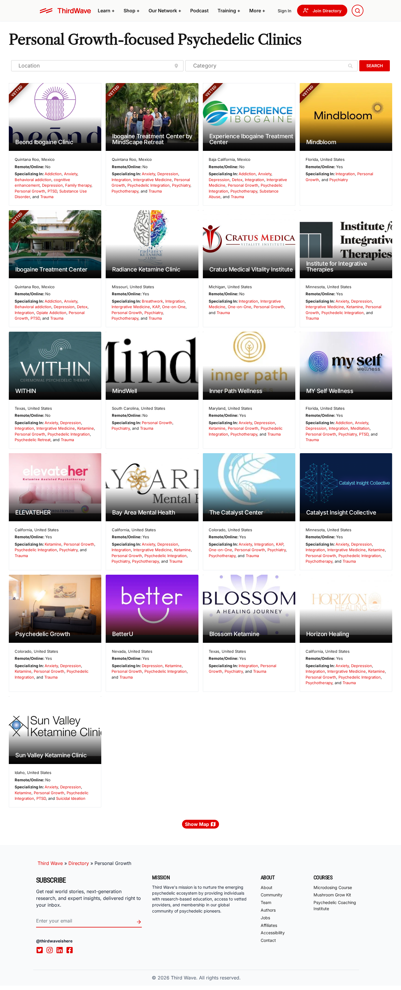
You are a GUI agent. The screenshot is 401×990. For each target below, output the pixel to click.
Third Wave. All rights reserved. (206, 978)
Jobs (265, 917)
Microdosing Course (333, 887)
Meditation (360, 428)
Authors (268, 910)
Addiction (53, 173)
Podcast (199, 11)
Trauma (46, 196)
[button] (106, 11)
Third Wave (50, 863)
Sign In (284, 10)
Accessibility (273, 932)
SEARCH (374, 65)
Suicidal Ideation (70, 798)
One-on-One (174, 306)
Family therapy (78, 185)
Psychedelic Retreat (32, 439)
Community (271, 894)
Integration (121, 179)
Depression (52, 185)
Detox (237, 179)
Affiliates (269, 925)
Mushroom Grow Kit (332, 894)
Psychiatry (181, 185)
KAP (156, 306)
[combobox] (357, 10)
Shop (132, 11)
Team (266, 902)
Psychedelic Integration (148, 185)
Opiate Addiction (51, 312)
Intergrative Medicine (152, 179)
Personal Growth (30, 191)
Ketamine (354, 306)
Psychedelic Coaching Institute (335, 905)
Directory (78, 863)
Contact (268, 940)
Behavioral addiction (33, 179)
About (266, 887)
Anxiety (70, 173)
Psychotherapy (125, 191)
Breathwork (152, 301)
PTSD (52, 191)
